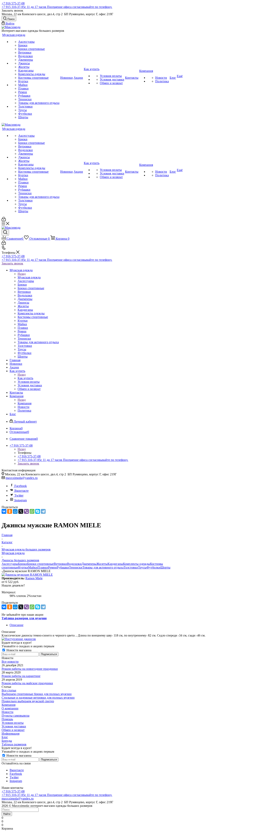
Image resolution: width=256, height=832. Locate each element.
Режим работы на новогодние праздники (30, 668)
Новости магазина (18, 650)
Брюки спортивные (40, 564)
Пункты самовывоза (15, 715)
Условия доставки (14, 726)
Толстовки (131, 567)
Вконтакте (21, 490)
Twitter (18, 495)
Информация (10, 733)
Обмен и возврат (13, 730)
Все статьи (9, 690)
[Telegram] (43, 511)
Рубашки (63, 567)
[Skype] (37, 511)
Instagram (20, 500)
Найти (6, 813)
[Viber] (26, 511)
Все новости (10, 661)
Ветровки (60, 564)
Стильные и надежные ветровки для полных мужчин (38, 697)
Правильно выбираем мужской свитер (28, 701)
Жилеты (102, 564)
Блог (5, 737)
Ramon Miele (34, 578)
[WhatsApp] (32, 511)
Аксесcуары (10, 564)
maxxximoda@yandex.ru (22, 478)
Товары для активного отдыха (103, 567)
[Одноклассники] (9, 511)
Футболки (153, 567)
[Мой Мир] (15, 511)
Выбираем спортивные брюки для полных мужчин (37, 694)
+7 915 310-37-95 (57, 7)
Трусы (142, 567)
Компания (24, 403)
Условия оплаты (13, 722)
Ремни (52, 567)
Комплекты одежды (136, 564)
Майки (33, 567)
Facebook (20, 486)
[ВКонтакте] (4, 511)
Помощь (7, 719)
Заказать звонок (12, 263)
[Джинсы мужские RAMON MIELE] (27, 574)
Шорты (165, 567)
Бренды (7, 740)
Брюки (22, 564)
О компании (10, 708)
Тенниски (75, 567)
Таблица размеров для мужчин (24, 618)
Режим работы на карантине (21, 676)
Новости (7, 712)
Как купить (25, 378)
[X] (20, 511)
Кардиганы (115, 564)
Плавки (43, 567)
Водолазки (74, 564)
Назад (22, 273)
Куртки (23, 567)
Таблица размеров (14, 744)
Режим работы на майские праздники (27, 683)
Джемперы (89, 564)
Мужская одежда (29, 277)
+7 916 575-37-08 (13, 3)
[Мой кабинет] (4, 220)
